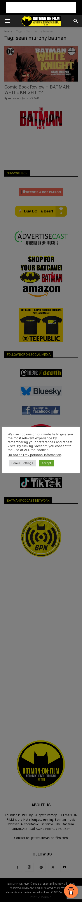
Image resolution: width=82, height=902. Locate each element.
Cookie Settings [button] (22, 463)
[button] (7, 21)
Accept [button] (46, 463)
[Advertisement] (41, 7)
